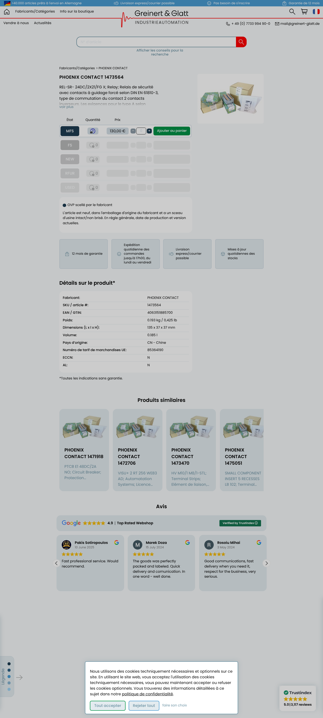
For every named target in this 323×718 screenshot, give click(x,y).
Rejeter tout (144, 705)
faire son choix (174, 705)
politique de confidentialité (147, 694)
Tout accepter (107, 705)
